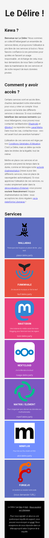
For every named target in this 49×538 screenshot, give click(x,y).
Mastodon (24, 323)
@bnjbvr (8, 127)
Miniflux (24, 446)
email (32, 522)
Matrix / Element (24, 404)
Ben (20, 507)
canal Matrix (37, 127)
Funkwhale (25, 284)
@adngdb (33, 124)
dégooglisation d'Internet (16, 188)
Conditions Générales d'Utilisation (24, 143)
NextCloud (24, 365)
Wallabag (24, 243)
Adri (26, 507)
